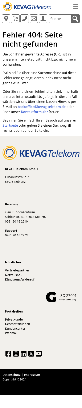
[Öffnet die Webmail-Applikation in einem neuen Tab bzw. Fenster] (34, 18)
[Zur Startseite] (27, 6)
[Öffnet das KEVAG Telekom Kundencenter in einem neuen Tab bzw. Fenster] (43, 18)
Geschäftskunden (17, 324)
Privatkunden (15, 319)
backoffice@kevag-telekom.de (42, 106)
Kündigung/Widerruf (19, 279)
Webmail (11, 333)
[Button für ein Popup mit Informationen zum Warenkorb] (15, 18)
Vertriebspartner (17, 270)
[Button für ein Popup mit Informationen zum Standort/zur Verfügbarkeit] (6, 18)
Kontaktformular (34, 111)
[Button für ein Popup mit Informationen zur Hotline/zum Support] (24, 18)
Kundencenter (15, 328)
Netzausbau (13, 275)
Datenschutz (12, 375)
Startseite (10, 125)
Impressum (32, 375)
